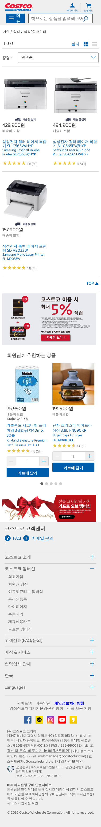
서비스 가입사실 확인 (22, 803)
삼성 (16, 32)
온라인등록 (17, 599)
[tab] (50, 557)
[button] (87, 18)
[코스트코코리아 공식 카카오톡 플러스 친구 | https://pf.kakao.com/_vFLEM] (39, 721)
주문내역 (15, 614)
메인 (6, 32)
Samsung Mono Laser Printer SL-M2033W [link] (23, 256)
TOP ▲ (92, 283)
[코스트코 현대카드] (49, 342)
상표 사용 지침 (79, 708)
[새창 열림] (11, 770)
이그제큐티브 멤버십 (25, 591)
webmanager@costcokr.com (61, 756)
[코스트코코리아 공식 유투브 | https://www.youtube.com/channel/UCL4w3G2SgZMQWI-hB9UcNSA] (62, 721)
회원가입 (15, 576)
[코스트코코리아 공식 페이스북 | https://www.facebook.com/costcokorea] (28, 721)
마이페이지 (17, 606)
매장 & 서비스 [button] (18, 652)
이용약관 (42, 703)
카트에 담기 (27, 473)
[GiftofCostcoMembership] (49, 519)
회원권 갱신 (18, 584)
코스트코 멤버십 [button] (20, 568)
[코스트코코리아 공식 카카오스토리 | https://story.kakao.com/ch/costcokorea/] (73, 721)
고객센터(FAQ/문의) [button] (24, 640)
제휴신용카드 (19, 621)
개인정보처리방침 (69, 703)
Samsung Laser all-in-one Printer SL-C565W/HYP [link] (21, 152)
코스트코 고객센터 (25, 528)
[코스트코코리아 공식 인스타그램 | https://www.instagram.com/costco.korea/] (51, 721)
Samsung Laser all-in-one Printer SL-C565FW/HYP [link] (71, 152)
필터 (75, 43)
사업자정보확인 (70, 761)
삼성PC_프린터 (35, 32)
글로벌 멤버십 (20, 629)
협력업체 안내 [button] (18, 663)
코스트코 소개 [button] (18, 557)
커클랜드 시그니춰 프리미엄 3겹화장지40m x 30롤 (26, 430)
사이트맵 (24, 703)
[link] (25, 115)
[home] (19, 7)
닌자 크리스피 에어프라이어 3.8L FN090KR (72, 428)
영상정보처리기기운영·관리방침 (36, 708)
